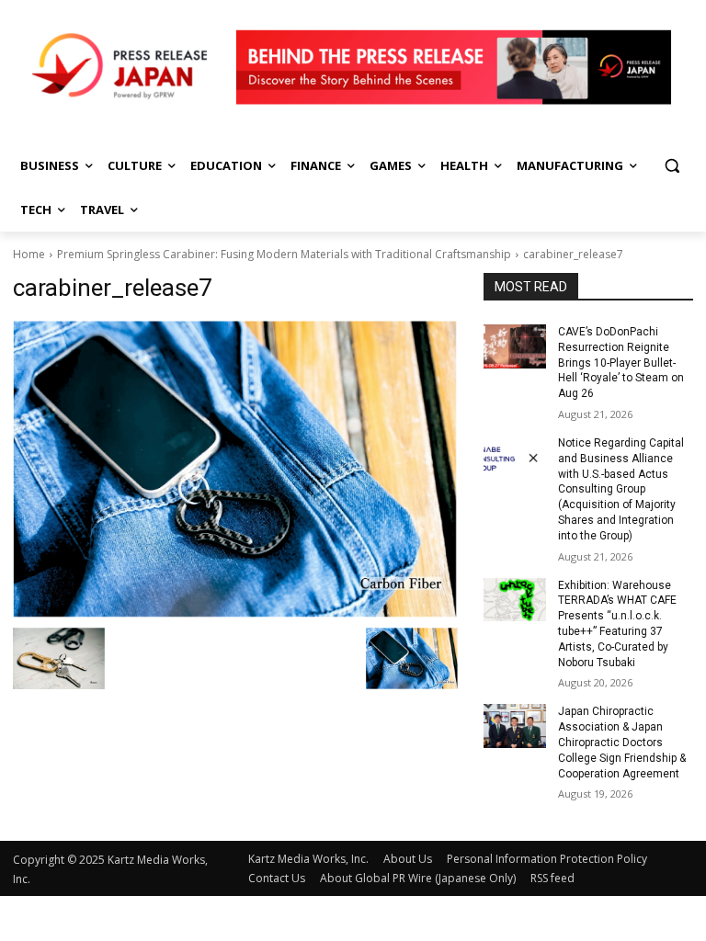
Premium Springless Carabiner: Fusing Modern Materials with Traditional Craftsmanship (284, 254)
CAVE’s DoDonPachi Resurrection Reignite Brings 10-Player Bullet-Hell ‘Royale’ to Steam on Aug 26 (621, 362)
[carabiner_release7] (235, 469)
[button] (671, 165)
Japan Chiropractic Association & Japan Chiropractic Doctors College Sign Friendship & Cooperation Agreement (622, 742)
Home (29, 254)
